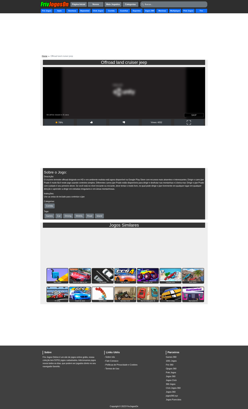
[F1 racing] (57, 294)
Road (89, 216)
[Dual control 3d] (193, 294)
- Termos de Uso (111, 369)
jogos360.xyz (172, 396)
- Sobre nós (109, 357)
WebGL (79, 216)
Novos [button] (95, 4)
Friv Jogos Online (51, 357)
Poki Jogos (171, 372)
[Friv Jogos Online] (54, 4)
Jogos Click (171, 380)
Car (58, 216)
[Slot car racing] (170, 294)
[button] (47, 11)
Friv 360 (169, 365)
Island (99, 216)
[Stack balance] (103, 294)
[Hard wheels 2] (193, 276)
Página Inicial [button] (78, 4)
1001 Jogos (171, 361)
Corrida (49, 206)
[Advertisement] (124, 34)
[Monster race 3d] (148, 276)
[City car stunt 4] (125, 276)
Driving (68, 216)
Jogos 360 (170, 376)
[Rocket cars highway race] (80, 276)
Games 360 (171, 357)
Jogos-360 (171, 392)
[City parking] (103, 276)
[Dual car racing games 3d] (148, 294)
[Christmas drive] (170, 276)
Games (49, 216)
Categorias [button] (130, 4)
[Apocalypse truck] (125, 294)
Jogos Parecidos (173, 400)
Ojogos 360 (171, 369)
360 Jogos (170, 384)
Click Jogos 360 (173, 388)
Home (44, 56)
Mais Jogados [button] (113, 4)
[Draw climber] (57, 276)
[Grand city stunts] (80, 294)
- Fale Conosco (111, 361)
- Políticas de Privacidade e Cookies (120, 365)
